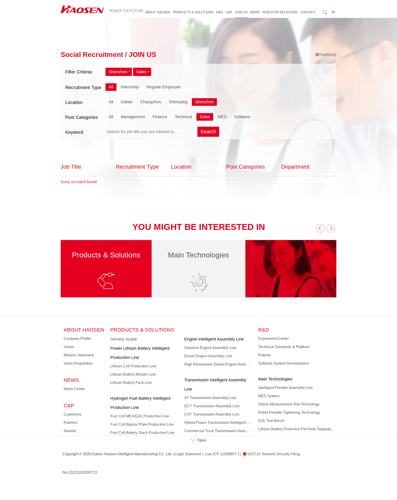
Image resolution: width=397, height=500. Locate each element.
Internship (130, 87)
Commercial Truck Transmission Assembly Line (218, 431)
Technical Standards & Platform (283, 347)
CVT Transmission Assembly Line (211, 414)
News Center (74, 389)
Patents (264, 355)
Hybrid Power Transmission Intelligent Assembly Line (218, 423)
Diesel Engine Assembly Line (208, 356)
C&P (229, 12)
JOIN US (241, 12)
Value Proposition (78, 363)
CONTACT (308, 12)
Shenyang (178, 102)
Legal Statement (188, 454)
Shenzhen (118, 72)
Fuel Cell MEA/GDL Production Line (139, 416)
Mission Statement (79, 355)
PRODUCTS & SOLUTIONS (193, 12)
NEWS (255, 12)
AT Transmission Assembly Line (210, 398)
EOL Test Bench (271, 421)
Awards (70, 431)
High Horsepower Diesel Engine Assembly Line (218, 364)
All (111, 87)
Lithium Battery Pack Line (131, 383)
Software (242, 117)
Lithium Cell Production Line (133, 366)
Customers (72, 414)
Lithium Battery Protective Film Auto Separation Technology (296, 429)
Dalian (127, 102)
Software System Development (283, 363)
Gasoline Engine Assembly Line (210, 348)
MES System (268, 396)
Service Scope (123, 339)
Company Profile (77, 339)
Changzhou (150, 102)
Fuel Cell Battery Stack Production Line (142, 433)
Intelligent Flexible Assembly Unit (285, 388)
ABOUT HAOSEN (157, 12)
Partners (70, 423)
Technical (183, 117)
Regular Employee (164, 87)
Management (133, 117)
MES (222, 117)
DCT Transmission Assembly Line (212, 406)
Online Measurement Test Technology (289, 404)
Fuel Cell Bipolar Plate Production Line (142, 424)
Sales (141, 72)
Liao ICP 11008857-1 (222, 454)
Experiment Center (273, 339)
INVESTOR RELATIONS (280, 12)
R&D (219, 12)
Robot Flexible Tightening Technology (289, 412)
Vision (69, 347)
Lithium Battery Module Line (133, 374)
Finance (160, 117)
